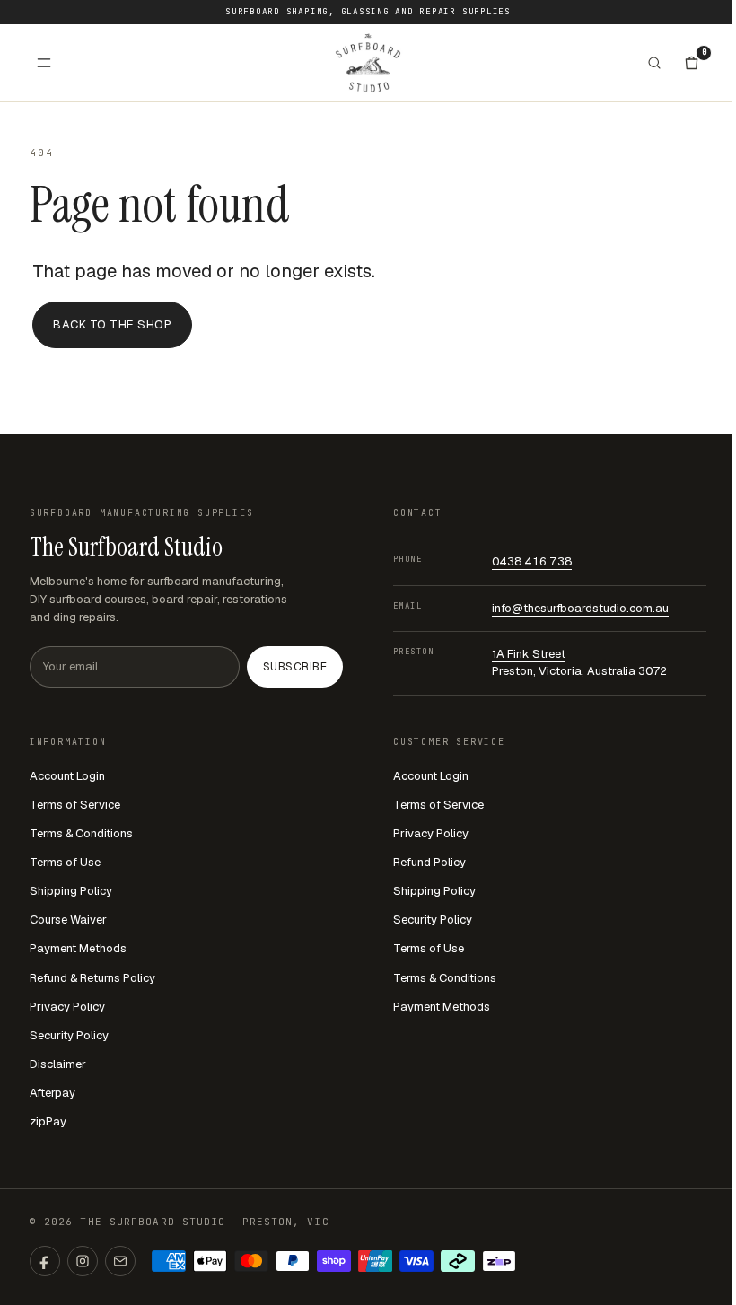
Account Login (67, 776)
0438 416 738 (532, 561)
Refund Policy (429, 862)
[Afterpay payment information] (458, 1261)
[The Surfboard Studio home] (368, 62)
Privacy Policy (67, 1006)
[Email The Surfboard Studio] (120, 1261)
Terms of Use (65, 862)
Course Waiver (68, 919)
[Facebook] (45, 1261)
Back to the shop (112, 324)
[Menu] (44, 62)
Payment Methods (78, 948)
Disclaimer (58, 1064)
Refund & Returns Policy (92, 977)
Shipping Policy (71, 890)
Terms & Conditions (81, 833)
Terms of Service (75, 804)
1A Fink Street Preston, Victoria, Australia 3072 (579, 662)
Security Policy (69, 1035)
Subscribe (295, 667)
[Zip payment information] (499, 1261)
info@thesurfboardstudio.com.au (580, 608)
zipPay (48, 1121)
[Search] (654, 62)
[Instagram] (82, 1261)
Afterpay (52, 1092)
